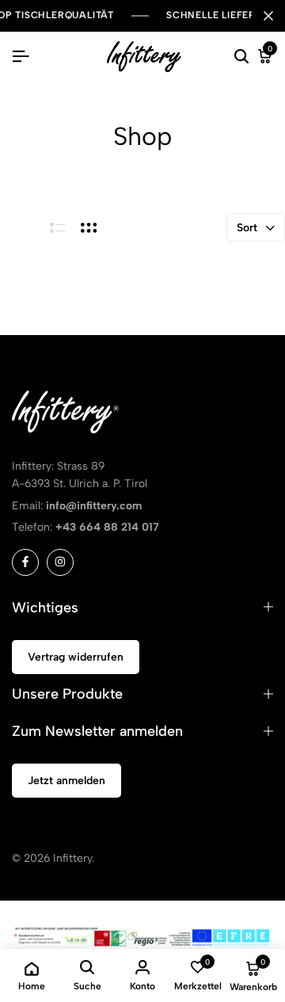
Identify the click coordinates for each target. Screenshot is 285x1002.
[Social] (25, 562)
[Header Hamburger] (20, 57)
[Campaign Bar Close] (268, 16)
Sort (247, 227)
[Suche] (241, 57)
